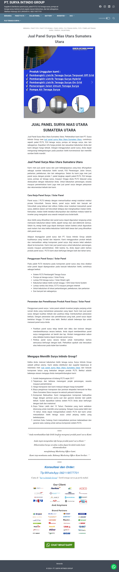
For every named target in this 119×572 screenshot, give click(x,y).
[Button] (27, 82)
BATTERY (48, 16)
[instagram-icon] (104, 7)
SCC (71, 16)
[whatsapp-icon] (113, 7)
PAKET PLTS (19, 16)
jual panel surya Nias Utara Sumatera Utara (63, 139)
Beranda (8, 16)
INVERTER (61, 16)
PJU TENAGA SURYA (11, 21)
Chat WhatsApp (61, 545)
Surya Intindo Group (48, 477)
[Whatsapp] (114, 567)
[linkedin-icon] (109, 7)
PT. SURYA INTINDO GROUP (24, 2)
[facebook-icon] (100, 7)
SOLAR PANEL (34, 16)
